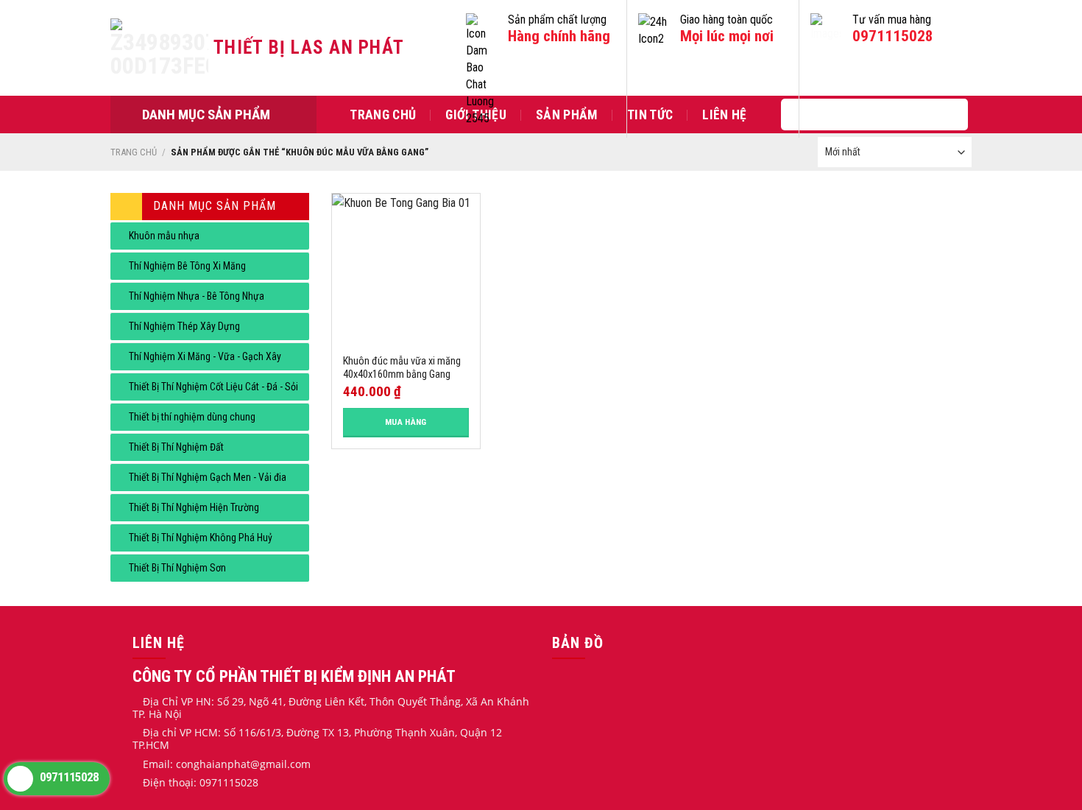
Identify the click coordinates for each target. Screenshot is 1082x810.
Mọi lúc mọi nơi (727, 36)
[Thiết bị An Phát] (161, 48)
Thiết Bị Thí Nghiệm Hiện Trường (194, 507)
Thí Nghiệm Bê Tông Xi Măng (187, 266)
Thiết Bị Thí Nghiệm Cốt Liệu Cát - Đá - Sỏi (213, 386)
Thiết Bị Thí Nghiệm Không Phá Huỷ (200, 537)
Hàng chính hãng (559, 36)
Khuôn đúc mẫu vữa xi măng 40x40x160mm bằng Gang (402, 368)
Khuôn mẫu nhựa (164, 236)
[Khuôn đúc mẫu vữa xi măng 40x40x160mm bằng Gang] (406, 268)
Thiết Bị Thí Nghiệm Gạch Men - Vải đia (207, 477)
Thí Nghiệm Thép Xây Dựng (184, 326)
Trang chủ (383, 115)
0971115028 (892, 36)
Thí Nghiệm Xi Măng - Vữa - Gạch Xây (205, 356)
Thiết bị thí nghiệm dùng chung (192, 417)
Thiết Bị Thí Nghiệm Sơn (177, 568)
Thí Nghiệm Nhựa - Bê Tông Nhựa (196, 296)
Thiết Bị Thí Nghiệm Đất (176, 447)
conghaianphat (213, 764)
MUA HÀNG (406, 422)
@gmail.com (280, 764)
